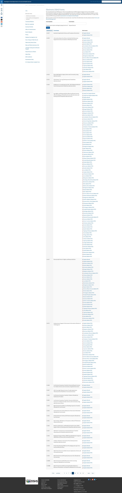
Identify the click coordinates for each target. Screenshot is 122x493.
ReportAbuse (1, 14)
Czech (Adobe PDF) (87, 128)
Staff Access (43, 481)
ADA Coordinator (28, 56)
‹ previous (58, 473)
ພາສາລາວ (79, 491)
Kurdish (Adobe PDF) (87, 168)
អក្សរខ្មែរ (78, 485)
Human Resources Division (30, 51)
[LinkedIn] (95, 479)
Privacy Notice (60, 487)
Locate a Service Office (45, 487)
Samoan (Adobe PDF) (88, 219)
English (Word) (86, 33)
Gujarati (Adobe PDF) (88, 138)
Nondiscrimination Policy (62, 481)
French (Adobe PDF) (87, 134)
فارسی (82, 489)
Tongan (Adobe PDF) (87, 242)
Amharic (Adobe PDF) (88, 42)
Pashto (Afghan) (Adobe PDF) (89, 199)
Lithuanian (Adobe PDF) (88, 174)
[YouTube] (93, 479)
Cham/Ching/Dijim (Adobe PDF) (90, 121)
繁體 (77, 483)
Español (78, 481)
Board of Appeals (28, 32)
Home (26, 5)
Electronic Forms (28, 13)
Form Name (71, 21)
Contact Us (43, 485)
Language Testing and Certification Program (32, 48)
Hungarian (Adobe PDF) (88, 146)
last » (93, 473)
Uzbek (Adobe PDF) (87, 250)
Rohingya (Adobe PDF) (88, 211)
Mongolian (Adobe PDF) (88, 55)
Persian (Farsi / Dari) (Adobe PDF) (90, 201)
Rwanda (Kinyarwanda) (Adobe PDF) (91, 217)
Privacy (26, 34)
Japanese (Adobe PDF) (88, 154)
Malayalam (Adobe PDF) (88, 177)
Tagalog (75, 491)
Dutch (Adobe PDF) (87, 132)
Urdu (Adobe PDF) (87, 69)
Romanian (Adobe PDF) (88, 213)
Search (120, 2)
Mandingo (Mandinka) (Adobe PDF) (90, 179)
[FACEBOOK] (1, 17)
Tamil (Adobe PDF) (87, 232)
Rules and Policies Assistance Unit (32, 45)
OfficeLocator (2, 10)
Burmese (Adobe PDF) (88, 115)
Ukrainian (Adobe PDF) (88, 67)
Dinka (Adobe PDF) (87, 130)
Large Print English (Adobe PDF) (90, 95)
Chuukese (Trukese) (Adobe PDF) (90, 126)
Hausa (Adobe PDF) (87, 142)
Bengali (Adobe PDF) (87, 109)
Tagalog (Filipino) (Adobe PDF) (90, 230)
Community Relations (29, 21)
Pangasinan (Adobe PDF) (88, 197)
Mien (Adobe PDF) (87, 183)
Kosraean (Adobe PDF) (88, 166)
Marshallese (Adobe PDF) (88, 53)
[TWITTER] (1, 20)
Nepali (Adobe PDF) (87, 189)
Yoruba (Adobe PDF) (87, 256)
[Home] (1, 2)
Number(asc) (50, 30)
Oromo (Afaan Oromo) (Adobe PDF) (91, 57)
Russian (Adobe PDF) (87, 59)
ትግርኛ (83, 491)
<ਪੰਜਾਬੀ (81, 485)
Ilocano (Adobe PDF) (87, 150)
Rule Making (60, 488)
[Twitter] (91, 479)
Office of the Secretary (32, 5)
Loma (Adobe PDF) (87, 176)
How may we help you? (95, 1)
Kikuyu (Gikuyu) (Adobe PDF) (89, 158)
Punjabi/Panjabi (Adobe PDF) (89, 209)
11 (77, 473)
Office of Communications (30, 29)
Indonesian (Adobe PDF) (88, 152)
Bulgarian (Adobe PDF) (88, 113)
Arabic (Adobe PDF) (87, 44)
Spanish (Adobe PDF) (87, 63)
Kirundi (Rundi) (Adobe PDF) (89, 160)
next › (89, 473)
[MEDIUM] (1, 26)
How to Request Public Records (31, 39)
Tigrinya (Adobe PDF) (88, 65)
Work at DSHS (44, 484)
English (75, 481)
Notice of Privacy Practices (63, 485)
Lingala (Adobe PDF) (87, 172)
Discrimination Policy (29, 59)
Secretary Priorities (29, 26)
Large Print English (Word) (89, 93)
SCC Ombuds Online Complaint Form (32, 62)
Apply (48, 27)
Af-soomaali (76, 487)
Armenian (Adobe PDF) (88, 107)
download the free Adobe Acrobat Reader (69, 15)
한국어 (80, 483)
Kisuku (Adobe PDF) (87, 162)
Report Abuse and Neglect (46, 488)
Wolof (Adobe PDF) (87, 254)
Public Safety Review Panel (30, 42)
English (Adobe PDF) (87, 35)
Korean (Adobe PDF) (87, 50)
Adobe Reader (60, 484)
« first (53, 473)
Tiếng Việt (76, 489)
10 (75, 473)
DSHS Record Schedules (30, 15)
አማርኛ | (79, 489)
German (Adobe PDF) (88, 136)
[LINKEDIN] (1, 24)
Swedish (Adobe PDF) (88, 374)
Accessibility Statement (62, 483)
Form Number (49, 21)
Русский (82, 481)
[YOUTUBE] (1, 22)
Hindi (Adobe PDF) (87, 144)
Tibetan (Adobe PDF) (88, 238)
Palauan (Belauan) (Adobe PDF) (90, 195)
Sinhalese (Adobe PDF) (88, 223)
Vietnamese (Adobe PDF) (88, 71)
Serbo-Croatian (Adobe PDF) (89, 221)
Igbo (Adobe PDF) (87, 148)
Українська (81, 487)
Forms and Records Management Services (32, 18)
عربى (75, 485)
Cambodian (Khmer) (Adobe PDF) (90, 46)
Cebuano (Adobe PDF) (88, 119)
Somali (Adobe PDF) (87, 61)
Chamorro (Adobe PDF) (88, 123)
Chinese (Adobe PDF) (87, 48)
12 (80, 473)
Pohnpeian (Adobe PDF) (88, 203)
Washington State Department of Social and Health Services (17, 1)
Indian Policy (27, 54)
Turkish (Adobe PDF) (87, 244)
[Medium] (97, 479)
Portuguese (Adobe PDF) (88, 207)
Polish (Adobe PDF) (87, 205)
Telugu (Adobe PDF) (87, 234)
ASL (86, 491)
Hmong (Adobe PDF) (87, 345)
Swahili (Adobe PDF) (87, 229)
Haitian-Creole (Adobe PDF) (89, 140)
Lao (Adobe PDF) (87, 51)
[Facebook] (89, 479)
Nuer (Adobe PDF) (87, 191)
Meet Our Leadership (29, 24)
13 (83, 473)
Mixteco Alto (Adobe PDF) (89, 185)
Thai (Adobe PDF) (87, 236)
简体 (75, 483)
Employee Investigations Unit (31, 37)
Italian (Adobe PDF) (87, 346)
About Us (43, 483)
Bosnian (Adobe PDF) (88, 111)
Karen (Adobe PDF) (87, 156)
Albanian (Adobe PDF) (88, 101)
